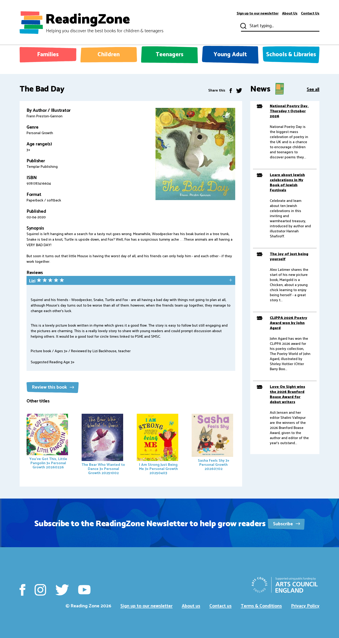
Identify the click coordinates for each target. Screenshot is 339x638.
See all (313, 89)
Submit (242, 26)
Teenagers (169, 54)
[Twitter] (239, 90)
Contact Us (310, 14)
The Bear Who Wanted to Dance (103, 469)
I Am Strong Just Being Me (158, 469)
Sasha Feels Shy (213, 465)
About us (191, 606)
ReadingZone (104, 22)
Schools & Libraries (291, 54)
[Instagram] (40, 590)
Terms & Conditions (261, 606)
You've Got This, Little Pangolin (48, 463)
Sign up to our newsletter (258, 14)
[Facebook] (230, 90)
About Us (289, 14)
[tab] (131, 281)
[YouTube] (84, 590)
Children (109, 54)
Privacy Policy (305, 606)
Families (48, 54)
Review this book (50, 387)
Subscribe (283, 524)
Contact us (220, 606)
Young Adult (230, 54)
